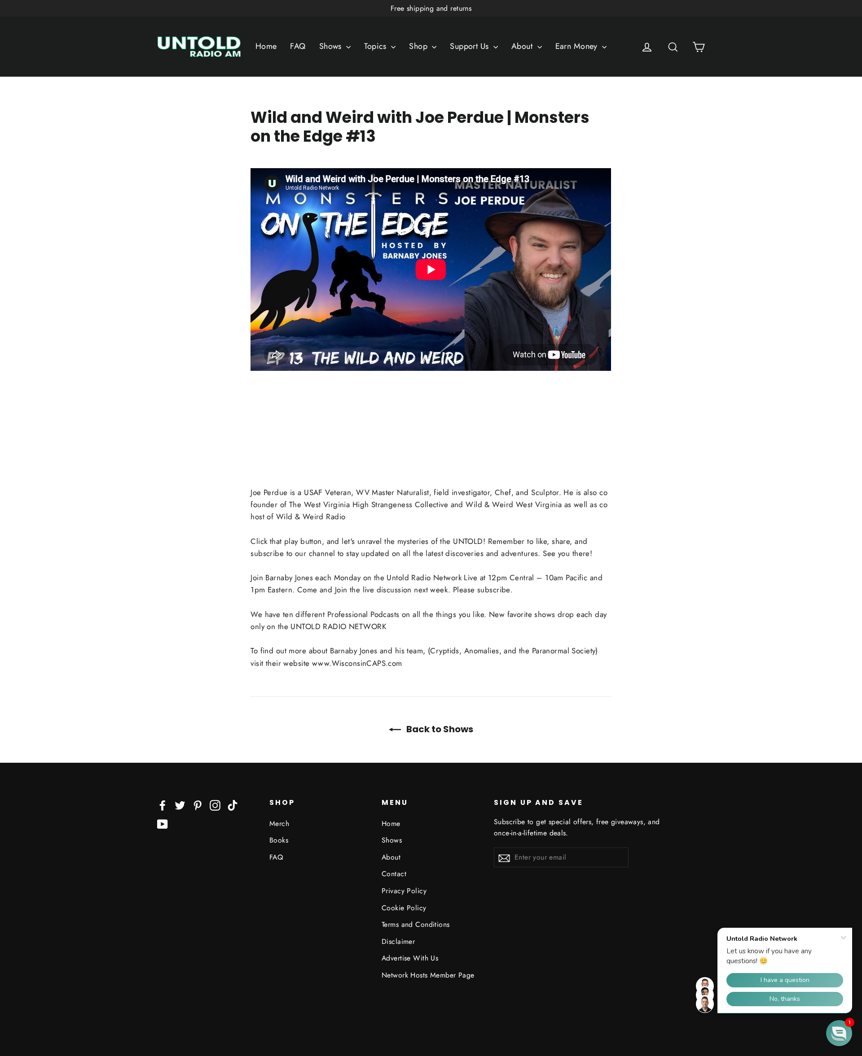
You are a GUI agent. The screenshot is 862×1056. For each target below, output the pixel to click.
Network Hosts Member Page (428, 975)
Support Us (470, 46)
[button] (839, 1033)
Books (278, 840)
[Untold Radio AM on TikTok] (232, 805)
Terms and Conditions (416, 924)
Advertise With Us (410, 958)
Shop (419, 46)
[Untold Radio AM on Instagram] (215, 805)
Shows (331, 46)
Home (266, 46)
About (523, 46)
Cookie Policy (404, 908)
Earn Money (577, 46)
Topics (376, 46)
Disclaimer (398, 941)
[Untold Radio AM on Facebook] (162, 805)
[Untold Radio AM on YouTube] (162, 823)
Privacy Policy (404, 891)
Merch (279, 823)
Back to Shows (439, 729)
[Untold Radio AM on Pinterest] (197, 805)
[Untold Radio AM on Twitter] (180, 805)
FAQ (297, 46)
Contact (394, 874)
